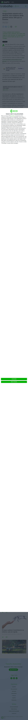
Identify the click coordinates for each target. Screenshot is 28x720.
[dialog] (14, 360)
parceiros (13, 115)
